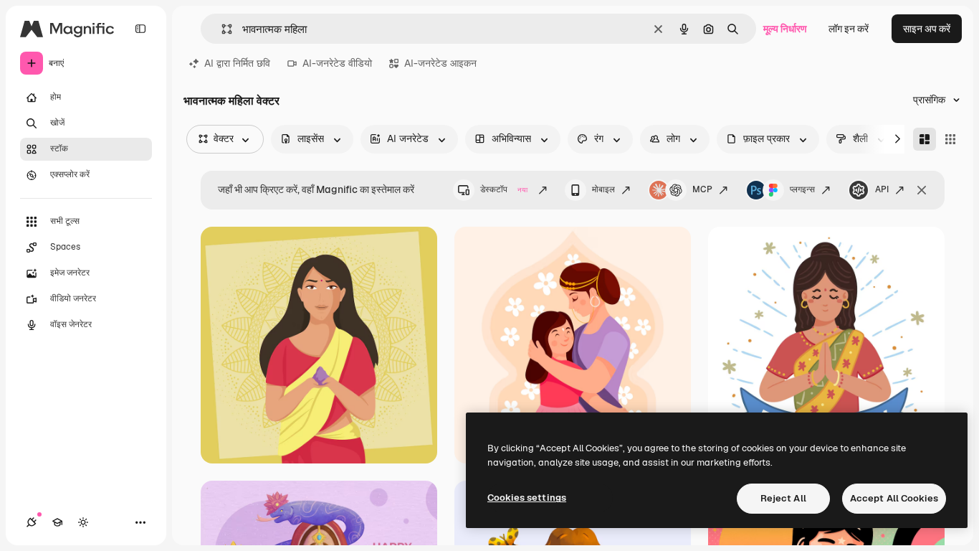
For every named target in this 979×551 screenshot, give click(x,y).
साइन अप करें (926, 28)
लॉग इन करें (848, 28)
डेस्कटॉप (503, 189)
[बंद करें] (921, 190)
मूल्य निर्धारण (785, 28)
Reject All (783, 498)
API (882, 189)
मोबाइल (603, 189)
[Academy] (57, 522)
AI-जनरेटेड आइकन (440, 63)
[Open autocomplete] (221, 29)
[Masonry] (924, 139)
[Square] (950, 139)
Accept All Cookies (894, 498)
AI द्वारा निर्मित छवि (237, 63)
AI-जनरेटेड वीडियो (337, 63)
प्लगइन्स (802, 189)
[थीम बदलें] (83, 522)
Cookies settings (526, 497)
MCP (702, 189)
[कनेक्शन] (31, 522)
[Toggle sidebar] (140, 28)
